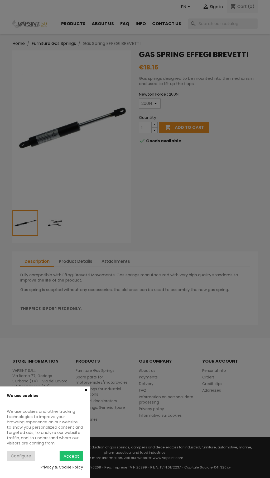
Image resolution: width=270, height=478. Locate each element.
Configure (21, 456)
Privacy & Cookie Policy (62, 467)
